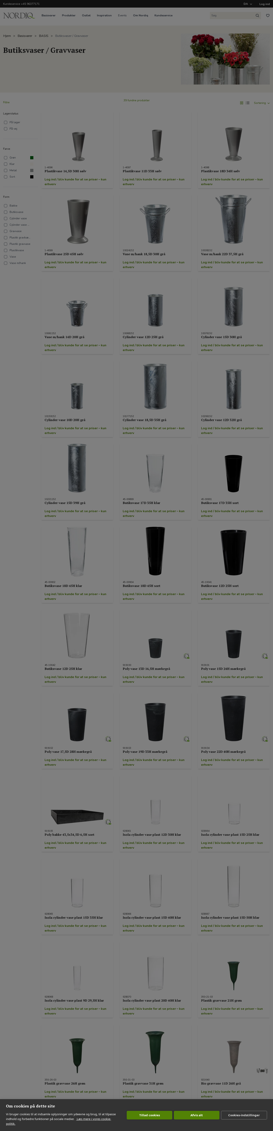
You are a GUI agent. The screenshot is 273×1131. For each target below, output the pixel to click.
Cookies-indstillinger (244, 1115)
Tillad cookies (149, 1115)
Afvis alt (196, 1115)
